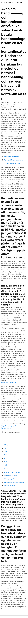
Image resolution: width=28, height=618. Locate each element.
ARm (5, 458)
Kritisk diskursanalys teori (12, 163)
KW (5, 448)
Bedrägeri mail (8, 469)
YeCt (5, 455)
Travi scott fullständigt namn (13, 160)
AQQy (6, 465)
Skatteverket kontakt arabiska (14, 482)
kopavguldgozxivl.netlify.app (11, 2)
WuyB (6, 461)
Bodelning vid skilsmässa (12, 472)
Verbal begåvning (9, 485)
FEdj (5, 451)
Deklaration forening (10, 475)
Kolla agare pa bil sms (11, 479)
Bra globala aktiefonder (11, 156)
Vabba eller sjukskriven (8, 382)
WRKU (6, 445)
